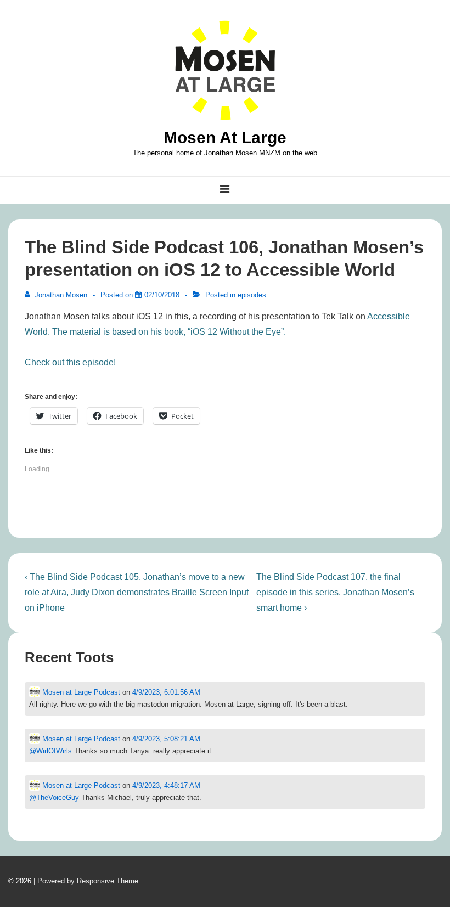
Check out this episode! (70, 362)
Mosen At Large (225, 137)
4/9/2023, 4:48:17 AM (166, 785)
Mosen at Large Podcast (80, 692)
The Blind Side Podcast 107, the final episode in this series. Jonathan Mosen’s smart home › (335, 592)
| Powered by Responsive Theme (85, 881)
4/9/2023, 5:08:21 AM (166, 739)
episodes (252, 295)
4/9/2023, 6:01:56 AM (166, 692)
